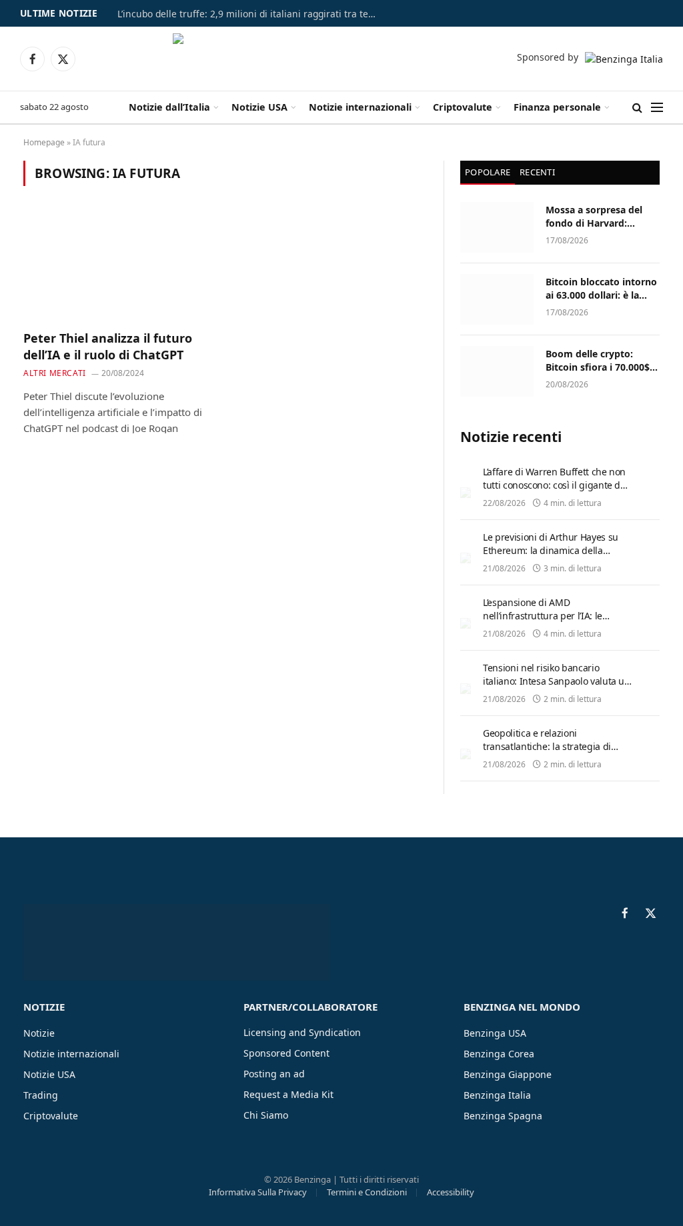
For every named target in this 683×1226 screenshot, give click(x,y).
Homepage (44, 142)
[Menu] (657, 108)
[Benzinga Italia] (340, 59)
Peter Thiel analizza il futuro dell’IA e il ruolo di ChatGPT (107, 346)
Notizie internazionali (360, 107)
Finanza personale (557, 107)
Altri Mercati (54, 373)
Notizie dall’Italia (169, 107)
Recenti (537, 172)
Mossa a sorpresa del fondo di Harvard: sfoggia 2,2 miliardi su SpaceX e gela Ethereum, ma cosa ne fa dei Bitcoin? (602, 216)
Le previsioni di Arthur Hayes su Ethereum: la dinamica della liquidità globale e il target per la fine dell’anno (552, 557)
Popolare (487, 172)
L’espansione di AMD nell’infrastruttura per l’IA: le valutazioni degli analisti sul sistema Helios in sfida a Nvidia (549, 622)
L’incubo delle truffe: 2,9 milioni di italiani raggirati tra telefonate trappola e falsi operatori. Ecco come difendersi (250, 14)
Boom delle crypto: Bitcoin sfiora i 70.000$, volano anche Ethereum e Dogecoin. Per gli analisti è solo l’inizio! (600, 360)
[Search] (637, 108)
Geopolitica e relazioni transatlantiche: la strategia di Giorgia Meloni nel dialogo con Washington (548, 753)
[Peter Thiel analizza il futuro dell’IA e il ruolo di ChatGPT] (118, 266)
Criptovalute (462, 107)
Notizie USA (259, 107)
